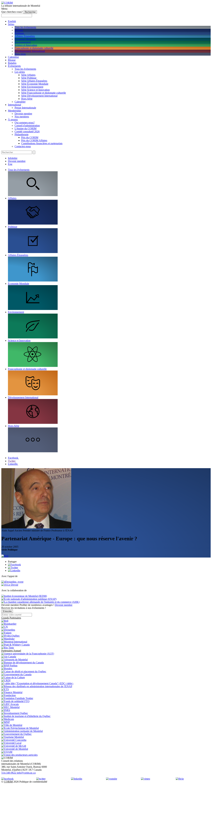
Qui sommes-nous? (25, 122)
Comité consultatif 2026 (27, 131)
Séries (11, 24)
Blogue (12, 60)
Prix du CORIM (29, 137)
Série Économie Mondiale (34, 83)
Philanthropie (21, 134)
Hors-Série (20, 54)
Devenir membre (23, 113)
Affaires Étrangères (25, 36)
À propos (13, 119)
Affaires (19, 30)
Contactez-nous (23, 146)
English (12, 21)
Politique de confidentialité (33, 781)
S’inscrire (7, 611)
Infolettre (12, 158)
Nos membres (22, 116)
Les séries (20, 71)
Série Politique (28, 77)
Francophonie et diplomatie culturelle (34, 48)
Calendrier (13, 57)
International (14, 104)
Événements (14, 66)
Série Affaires (28, 74)
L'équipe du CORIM (25, 128)
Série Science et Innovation (35, 89)
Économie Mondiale (25, 39)
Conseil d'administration (27, 125)
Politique (19, 33)
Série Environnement (32, 86)
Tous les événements (25, 27)
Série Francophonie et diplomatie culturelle (43, 92)
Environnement (23, 42)
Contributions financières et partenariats (41, 143)
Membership (14, 110)
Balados (12, 63)
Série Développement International (39, 95)
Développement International (30, 51)
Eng (10, 164)
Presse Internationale (25, 107)
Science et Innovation (26, 45)
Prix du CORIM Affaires (34, 140)
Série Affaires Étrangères (34, 80)
